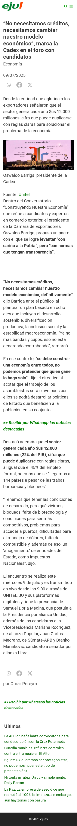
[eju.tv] (12, 6)
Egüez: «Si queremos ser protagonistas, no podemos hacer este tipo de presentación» (36, 765)
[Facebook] (19, 85)
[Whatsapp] (8, 85)
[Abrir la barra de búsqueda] (65, 6)
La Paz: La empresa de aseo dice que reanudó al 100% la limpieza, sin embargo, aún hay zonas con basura (37, 794)
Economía (12, 64)
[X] (30, 85)
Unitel (24, 194)
